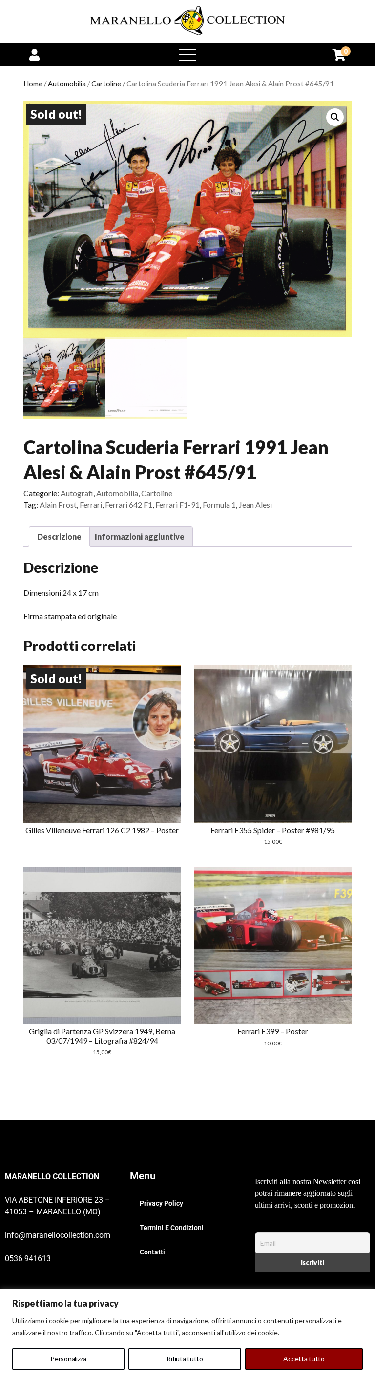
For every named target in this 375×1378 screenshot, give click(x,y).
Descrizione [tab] (59, 536)
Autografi (77, 493)
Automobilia (67, 83)
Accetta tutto (303, 1359)
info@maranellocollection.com (57, 1235)
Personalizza (68, 1359)
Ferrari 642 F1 (128, 504)
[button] (335, 117)
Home (32, 83)
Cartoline (106, 83)
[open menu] (187, 54)
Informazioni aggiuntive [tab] (140, 536)
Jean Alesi (255, 504)
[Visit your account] (34, 54)
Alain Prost (58, 504)
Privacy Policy (161, 1203)
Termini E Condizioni (172, 1228)
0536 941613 (28, 1258)
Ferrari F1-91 (177, 504)
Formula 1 (219, 504)
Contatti (152, 1252)
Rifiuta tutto (185, 1359)
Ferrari (91, 504)
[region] (187, 1333)
